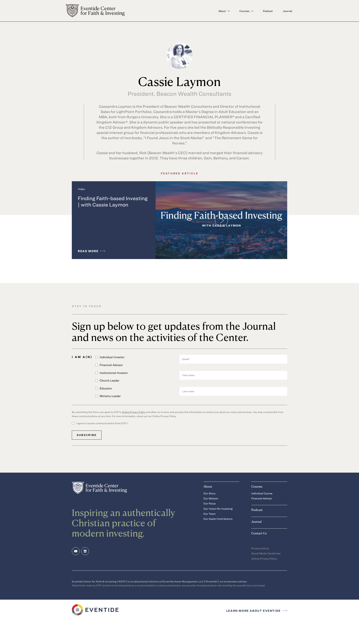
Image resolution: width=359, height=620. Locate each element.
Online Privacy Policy (133, 412)
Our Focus (209, 503)
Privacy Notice (260, 548)
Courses (244, 11)
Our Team (209, 513)
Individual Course (261, 493)
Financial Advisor (261, 498)
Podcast (268, 11)
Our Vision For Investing (218, 508)
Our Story (209, 493)
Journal (287, 11)
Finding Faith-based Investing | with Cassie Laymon (113, 201)
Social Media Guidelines (265, 553)
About (222, 11)
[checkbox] (137, 378)
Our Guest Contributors (217, 518)
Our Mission (210, 498)
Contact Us (259, 533)
